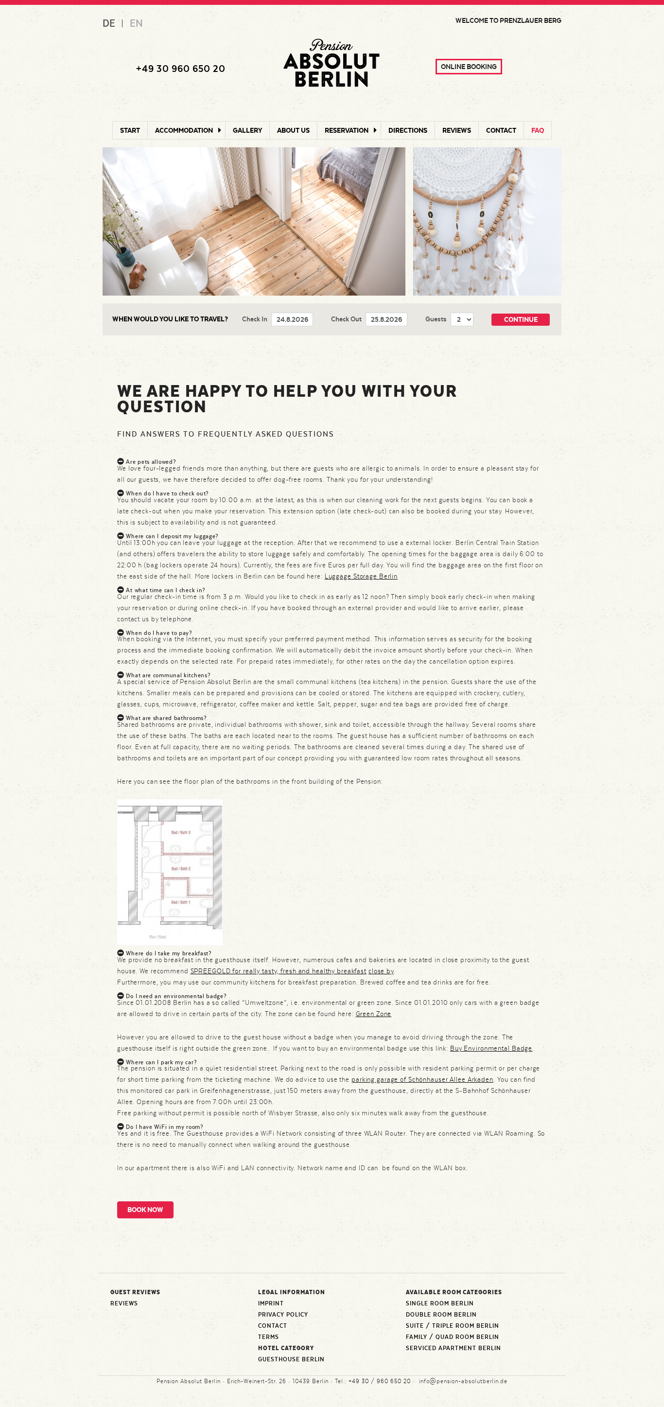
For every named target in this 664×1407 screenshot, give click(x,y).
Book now (145, 1209)
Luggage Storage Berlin (361, 576)
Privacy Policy (283, 1314)
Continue (521, 319)
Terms (268, 1337)
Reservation (346, 130)
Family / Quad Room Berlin (452, 1337)
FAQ (537, 130)
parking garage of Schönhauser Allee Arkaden (422, 1079)
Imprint (271, 1303)
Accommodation (184, 130)
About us (293, 130)
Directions (407, 130)
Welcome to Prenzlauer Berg (508, 20)
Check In (254, 319)
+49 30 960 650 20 (181, 68)
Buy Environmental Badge (491, 1048)
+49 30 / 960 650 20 (380, 1381)
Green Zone (374, 1014)
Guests (436, 319)
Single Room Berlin (440, 1303)
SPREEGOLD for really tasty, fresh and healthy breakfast (279, 971)
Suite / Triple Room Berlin (452, 1325)
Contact (501, 130)
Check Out (346, 319)
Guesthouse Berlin (291, 1359)
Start (130, 130)
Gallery (247, 130)
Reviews (456, 130)
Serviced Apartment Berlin (453, 1348)
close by (381, 971)
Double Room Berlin (441, 1314)
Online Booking (469, 66)
